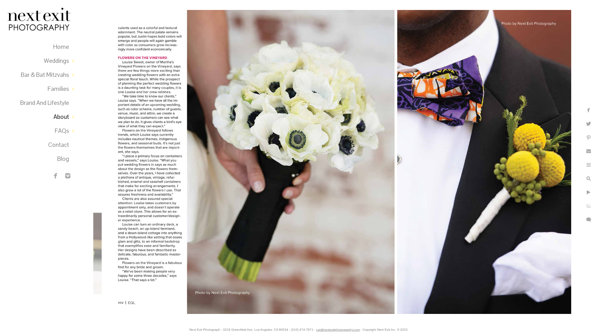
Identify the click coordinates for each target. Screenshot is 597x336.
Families (58, 89)
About (61, 117)
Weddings (56, 61)
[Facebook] (55, 175)
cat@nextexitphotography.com (338, 329)
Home (61, 47)
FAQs (62, 131)
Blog (63, 159)
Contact (58, 145)
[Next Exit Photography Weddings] (67, 175)
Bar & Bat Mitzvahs (45, 75)
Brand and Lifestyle (44, 103)
